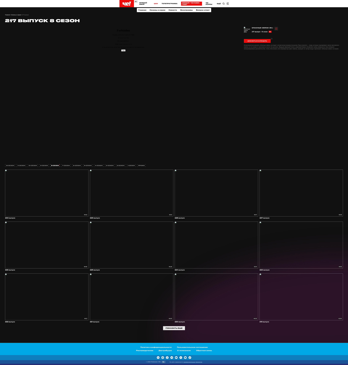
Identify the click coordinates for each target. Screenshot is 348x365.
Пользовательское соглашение (192, 347)
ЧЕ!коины (209, 3)
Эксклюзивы (186, 10)
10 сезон (33, 165)
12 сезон (10, 165)
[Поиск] (224, 3)
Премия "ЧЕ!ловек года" (191, 3)
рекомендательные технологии (193, 362)
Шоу (156, 3)
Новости (173, 10)
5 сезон (88, 165)
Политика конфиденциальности (156, 347)
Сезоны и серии (157, 10)
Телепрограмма (169, 3)
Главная (142, 10)
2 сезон (120, 165)
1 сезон (131, 165)
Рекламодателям (144, 350)
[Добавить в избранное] (276, 29)
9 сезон (44, 165)
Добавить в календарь (257, 41)
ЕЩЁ (219, 3)
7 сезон (66, 165)
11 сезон (21, 165)
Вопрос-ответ (203, 10)
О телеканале (184, 350)
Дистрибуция (165, 350)
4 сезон (99, 165)
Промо (141, 165)
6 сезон (77, 165)
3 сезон (110, 165)
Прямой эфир (143, 3)
